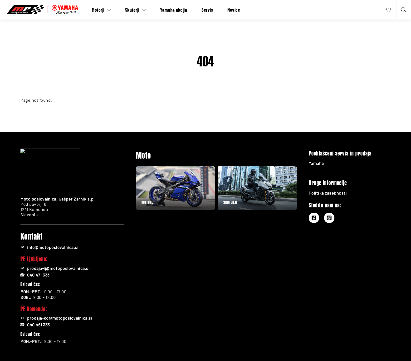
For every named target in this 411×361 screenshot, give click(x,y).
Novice (233, 10)
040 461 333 (38, 324)
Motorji (98, 10)
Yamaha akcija (173, 10)
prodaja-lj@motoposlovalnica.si (58, 268)
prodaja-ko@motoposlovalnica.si (59, 318)
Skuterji (132, 10)
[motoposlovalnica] (42, 9)
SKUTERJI (230, 202)
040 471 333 (38, 274)
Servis (207, 10)
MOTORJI (148, 202)
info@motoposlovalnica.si (52, 247)
